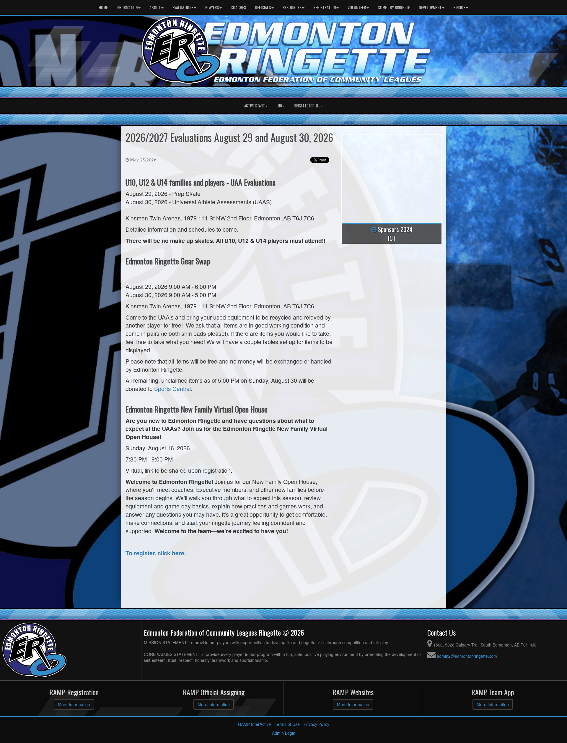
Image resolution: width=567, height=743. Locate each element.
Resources (292, 7)
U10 (279, 106)
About (155, 7)
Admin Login (283, 733)
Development (430, 7)
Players (212, 7)
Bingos (459, 7)
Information (127, 7)
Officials (263, 7)
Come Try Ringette (394, 7)
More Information (74, 704)
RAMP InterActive (254, 724)
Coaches (238, 7)
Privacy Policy (316, 724)
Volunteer (357, 7)
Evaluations (182, 7)
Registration (324, 7)
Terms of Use (287, 724)
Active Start (254, 106)
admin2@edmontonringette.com (467, 656)
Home (103, 7)
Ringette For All (307, 106)
